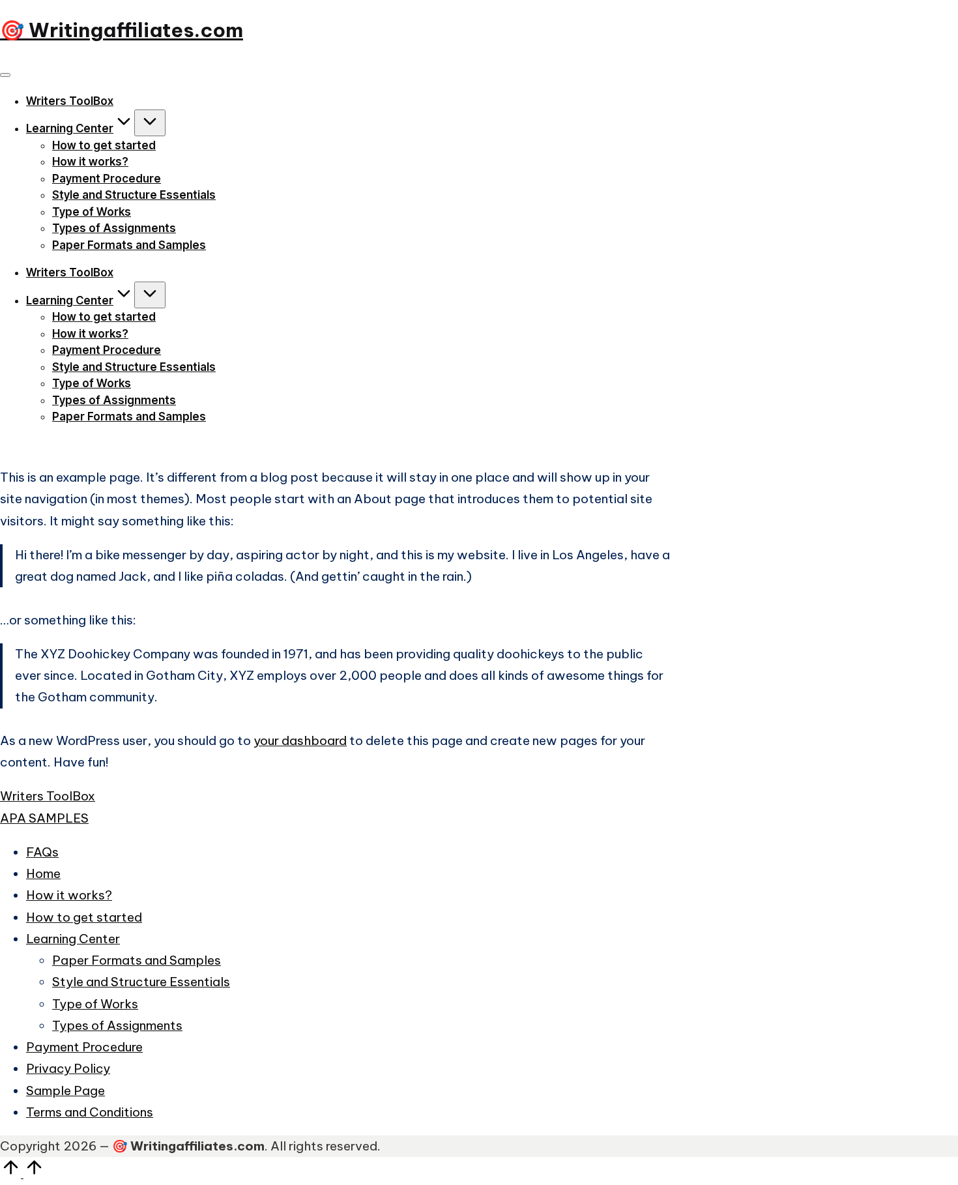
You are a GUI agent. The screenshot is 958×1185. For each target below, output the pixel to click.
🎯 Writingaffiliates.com (121, 30)
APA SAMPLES (44, 818)
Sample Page (65, 1090)
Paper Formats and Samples (136, 960)
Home (43, 873)
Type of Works (95, 1004)
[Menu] (5, 75)
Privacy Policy (68, 1068)
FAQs (42, 852)
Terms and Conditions (89, 1112)
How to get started (84, 917)
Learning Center (73, 938)
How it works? (69, 895)
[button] (15, 445)
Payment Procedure (84, 1047)
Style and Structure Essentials (141, 981)
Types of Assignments (117, 1025)
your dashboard (300, 740)
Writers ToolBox (47, 796)
